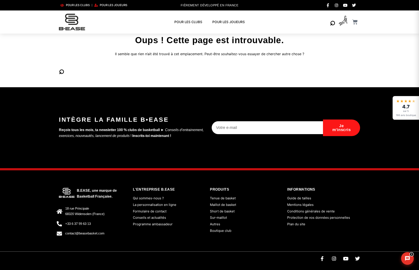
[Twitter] (357, 258)
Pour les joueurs (228, 22)
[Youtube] (345, 258)
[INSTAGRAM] (336, 5)
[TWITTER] (354, 5)
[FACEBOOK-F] (328, 5)
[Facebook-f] (322, 258)
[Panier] (355, 22)
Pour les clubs (188, 22)
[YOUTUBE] (345, 5)
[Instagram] (334, 258)
